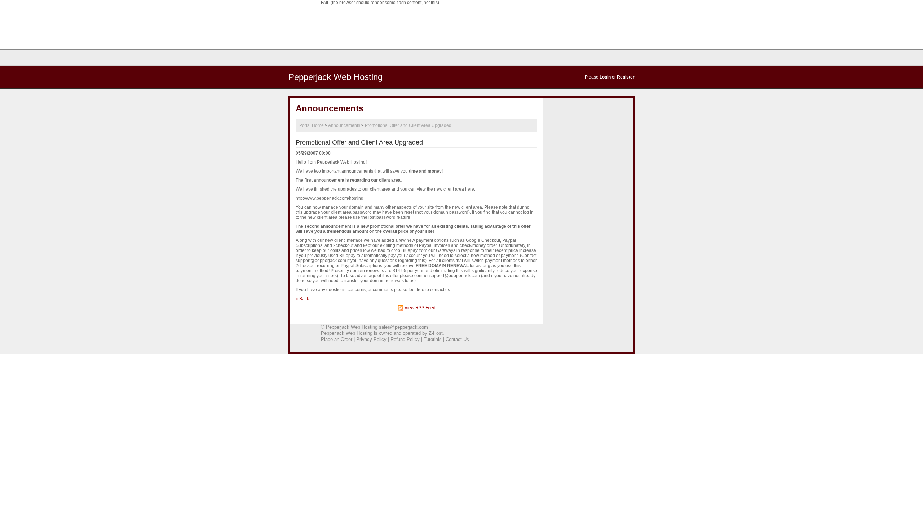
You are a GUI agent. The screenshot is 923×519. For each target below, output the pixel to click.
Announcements (344, 125)
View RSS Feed (420, 307)
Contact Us (457, 339)
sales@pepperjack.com (403, 327)
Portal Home (311, 125)
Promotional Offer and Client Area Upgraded (408, 125)
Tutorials (433, 339)
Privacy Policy (371, 339)
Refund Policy (405, 339)
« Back (302, 298)
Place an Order (336, 339)
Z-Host (436, 333)
